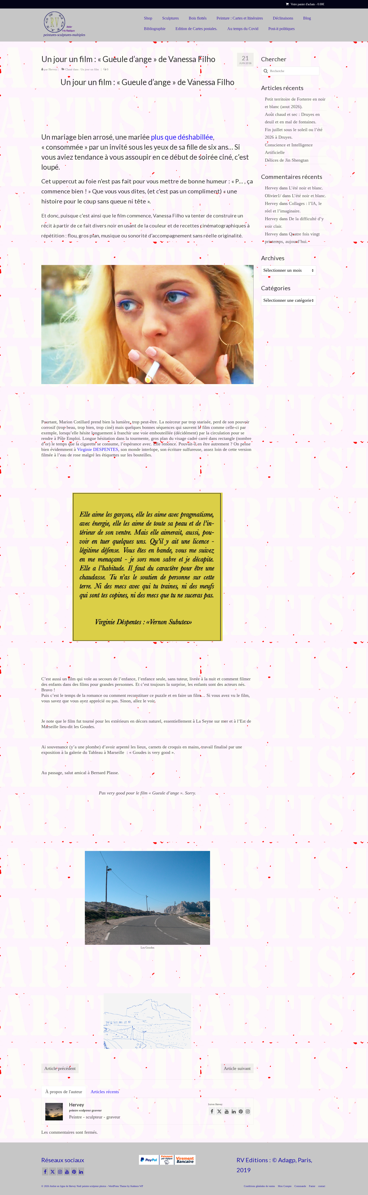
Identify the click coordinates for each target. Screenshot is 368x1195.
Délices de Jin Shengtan (286, 160)
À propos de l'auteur (63, 1091)
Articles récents (105, 1091)
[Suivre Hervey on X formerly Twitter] (219, 1111)
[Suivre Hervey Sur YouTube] (227, 1111)
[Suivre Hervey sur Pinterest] (241, 1111)
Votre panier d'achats (307, 4)
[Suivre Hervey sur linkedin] (234, 1111)
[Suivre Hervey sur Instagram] (248, 1111)
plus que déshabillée (182, 137)
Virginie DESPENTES (97, 449)
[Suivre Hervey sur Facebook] (212, 1111)
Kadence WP (136, 1186)
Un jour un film (90, 69)
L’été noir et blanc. (306, 187)
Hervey (53, 69)
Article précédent (60, 1068)
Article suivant (237, 1068)
